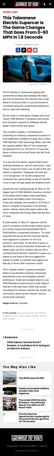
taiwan (35, 316)
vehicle (42, 316)
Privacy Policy (12, 446)
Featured (7, 316)
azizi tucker (28, 313)
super (28, 316)
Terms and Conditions (28, 446)
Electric (42, 313)
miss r (15, 316)
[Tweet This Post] (23, 50)
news (22, 316)
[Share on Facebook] (18, 50)
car (36, 313)
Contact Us (42, 446)
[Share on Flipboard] (29, 50)
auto (20, 313)
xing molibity (9, 319)
